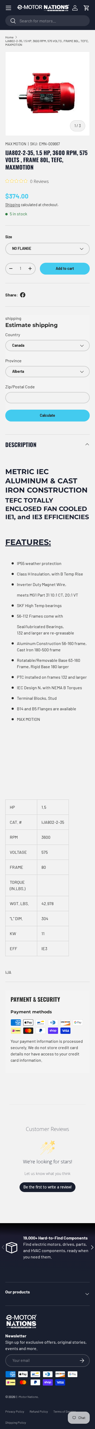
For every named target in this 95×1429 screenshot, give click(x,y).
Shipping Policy (15, 1422)
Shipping (12, 204)
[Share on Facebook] (22, 295)
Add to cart (65, 268)
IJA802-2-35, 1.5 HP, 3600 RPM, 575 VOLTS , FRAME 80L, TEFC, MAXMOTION (47, 42)
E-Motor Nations (27, 1396)
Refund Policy (39, 1411)
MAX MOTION (15, 144)
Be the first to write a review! (47, 1186)
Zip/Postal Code (20, 386)
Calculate (47, 415)
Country (12, 334)
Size (8, 237)
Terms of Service (64, 1411)
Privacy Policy (14, 1411)
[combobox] (47, 20)
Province (13, 360)
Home (9, 37)
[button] (86, 8)
